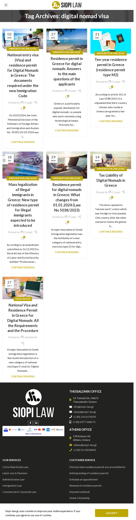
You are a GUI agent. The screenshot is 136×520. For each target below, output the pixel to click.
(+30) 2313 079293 (85, 416)
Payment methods (79, 491)
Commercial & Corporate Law (19, 491)
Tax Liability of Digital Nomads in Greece (110, 180)
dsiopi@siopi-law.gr (85, 411)
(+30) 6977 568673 (84, 421)
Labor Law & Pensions (14, 473)
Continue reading (23, 142)
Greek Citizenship (79, 497)
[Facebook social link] (30, 423)
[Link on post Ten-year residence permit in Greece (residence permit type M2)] (110, 41)
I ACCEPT (111, 513)
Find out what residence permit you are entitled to (97, 466)
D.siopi (28, 102)
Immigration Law (19, 48)
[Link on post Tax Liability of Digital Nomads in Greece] (110, 160)
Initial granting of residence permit (88, 473)
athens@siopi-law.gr (85, 444)
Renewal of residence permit (85, 485)
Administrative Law (13, 479)
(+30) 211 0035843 (85, 449)
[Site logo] (67, 4)
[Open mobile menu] (6, 5)
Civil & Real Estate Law (15, 466)
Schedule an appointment (83, 479)
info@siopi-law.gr (84, 406)
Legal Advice (22, 299)
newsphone (31, 337)
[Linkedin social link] (36, 423)
